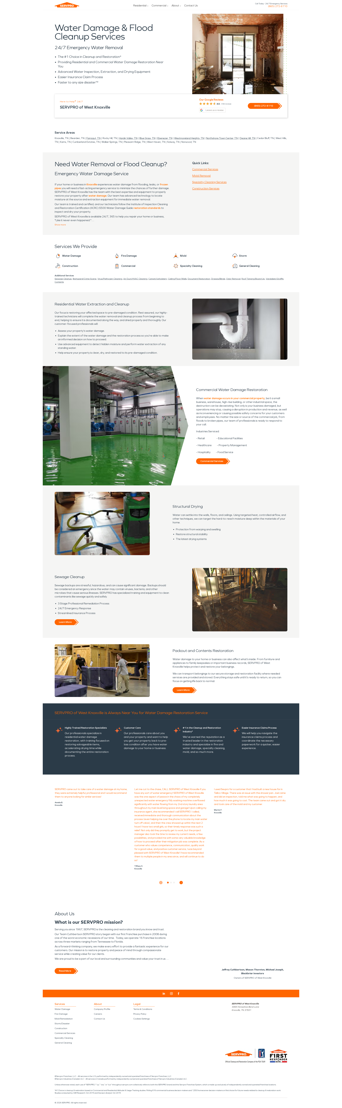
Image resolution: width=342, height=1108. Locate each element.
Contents (59, 282)
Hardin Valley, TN (128, 138)
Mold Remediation (64, 1018)
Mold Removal (201, 175)
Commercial (159, 5)
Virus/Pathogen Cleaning (110, 279)
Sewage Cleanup (63, 279)
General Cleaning (63, 1042)
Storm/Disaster (62, 1023)
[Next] (181, 882)
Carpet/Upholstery (157, 279)
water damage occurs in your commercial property (234, 398)
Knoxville (92, 184)
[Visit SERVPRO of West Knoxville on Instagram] (171, 993)
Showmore (60, 224)
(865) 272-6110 (277, 6)
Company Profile (102, 1009)
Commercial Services (205, 169)
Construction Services (205, 188)
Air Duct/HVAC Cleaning (135, 279)
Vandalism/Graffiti (274, 279)
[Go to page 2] (171, 882)
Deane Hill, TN (247, 138)
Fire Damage (61, 1014)
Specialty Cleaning (64, 1038)
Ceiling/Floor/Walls (177, 279)
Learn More (65, 622)
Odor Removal (233, 279)
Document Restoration (199, 279)
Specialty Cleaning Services (209, 182)
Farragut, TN (93, 138)
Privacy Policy (139, 1014)
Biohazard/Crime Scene (84, 279)
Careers (98, 1014)
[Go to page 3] (174, 882)
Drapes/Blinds (218, 279)
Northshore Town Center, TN (222, 138)
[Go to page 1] (168, 882)
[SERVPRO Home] (67, 4)
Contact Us (191, 5)
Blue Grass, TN (147, 138)
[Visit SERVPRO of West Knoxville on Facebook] (178, 993)
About (175, 5)
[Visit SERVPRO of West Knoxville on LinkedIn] (164, 993)
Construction (61, 1028)
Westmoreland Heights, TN (189, 138)
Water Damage (62, 1009)
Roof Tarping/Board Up (253, 279)
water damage (97, 195)
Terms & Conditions (142, 1009)
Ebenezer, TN (164, 138)
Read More (65, 970)
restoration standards (147, 208)
